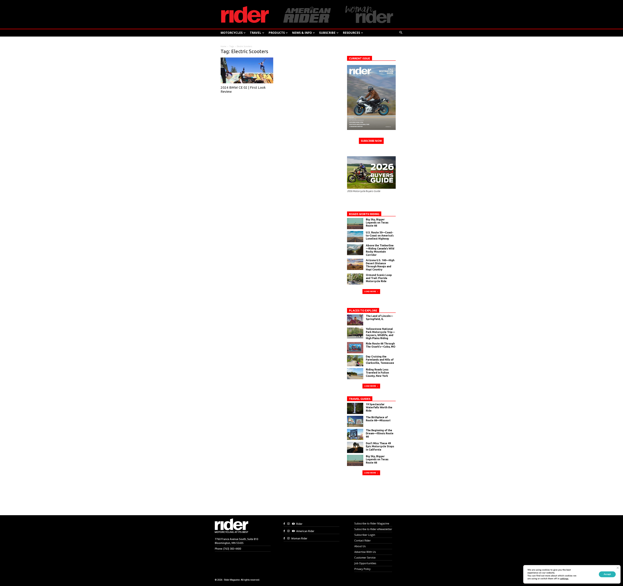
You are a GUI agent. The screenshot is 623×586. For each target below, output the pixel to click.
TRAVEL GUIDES (359, 398)
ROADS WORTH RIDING (364, 214)
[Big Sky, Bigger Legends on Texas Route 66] (355, 223)
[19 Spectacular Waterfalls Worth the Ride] (355, 408)
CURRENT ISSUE (359, 58)
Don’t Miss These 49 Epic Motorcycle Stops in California (380, 446)
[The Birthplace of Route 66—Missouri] (355, 421)
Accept (607, 574)
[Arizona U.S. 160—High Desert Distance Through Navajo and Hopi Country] (355, 264)
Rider (299, 523)
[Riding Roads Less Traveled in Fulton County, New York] (355, 373)
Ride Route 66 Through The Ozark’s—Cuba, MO (380, 345)
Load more (370, 291)
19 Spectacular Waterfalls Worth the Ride (379, 407)
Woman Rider (299, 538)
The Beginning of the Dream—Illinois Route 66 (379, 433)
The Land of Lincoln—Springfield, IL (379, 317)
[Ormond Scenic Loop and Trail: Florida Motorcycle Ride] (355, 279)
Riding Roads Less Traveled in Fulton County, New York (377, 372)
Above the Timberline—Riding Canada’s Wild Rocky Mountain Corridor (380, 250)
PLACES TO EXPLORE (363, 310)
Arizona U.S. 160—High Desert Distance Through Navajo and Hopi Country (380, 265)
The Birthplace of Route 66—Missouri (378, 419)
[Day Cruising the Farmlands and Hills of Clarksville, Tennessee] (355, 360)
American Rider (305, 531)
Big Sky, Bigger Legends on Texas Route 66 (377, 222)
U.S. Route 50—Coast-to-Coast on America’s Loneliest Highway (380, 235)
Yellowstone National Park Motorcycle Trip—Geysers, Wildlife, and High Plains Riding (380, 333)
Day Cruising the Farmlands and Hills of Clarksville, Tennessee (380, 359)
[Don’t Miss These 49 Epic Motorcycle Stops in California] (355, 447)
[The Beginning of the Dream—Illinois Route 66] (355, 434)
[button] (401, 33)
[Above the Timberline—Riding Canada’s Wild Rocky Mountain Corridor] (355, 249)
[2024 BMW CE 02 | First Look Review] (248, 70)
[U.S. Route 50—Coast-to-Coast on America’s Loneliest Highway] (355, 236)
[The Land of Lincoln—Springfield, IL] (355, 320)
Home (223, 46)
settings (564, 578)
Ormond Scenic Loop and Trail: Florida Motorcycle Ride (379, 278)
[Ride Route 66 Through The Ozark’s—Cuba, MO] (355, 347)
